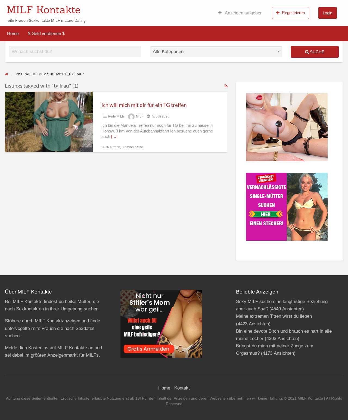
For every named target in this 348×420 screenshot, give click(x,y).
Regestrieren (293, 12)
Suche (316, 52)
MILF (139, 116)
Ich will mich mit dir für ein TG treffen (144, 105)
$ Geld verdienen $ (46, 33)
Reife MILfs (116, 116)
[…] (114, 136)
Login (327, 13)
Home (13, 33)
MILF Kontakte (43, 9)
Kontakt (182, 388)
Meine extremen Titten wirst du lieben (274, 316)
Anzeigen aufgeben (243, 13)
